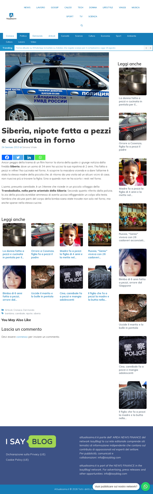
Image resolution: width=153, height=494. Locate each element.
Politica (23, 36)
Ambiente (131, 36)
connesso (22, 336)
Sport (70, 16)
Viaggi (122, 7)
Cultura (92, 36)
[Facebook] (7, 157)
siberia (37, 313)
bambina (9, 313)
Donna (93, 7)
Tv (80, 16)
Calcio (68, 7)
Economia (105, 36)
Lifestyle (108, 7)
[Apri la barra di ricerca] (82, 25)
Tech (80, 7)
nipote (29, 313)
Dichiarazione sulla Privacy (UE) (25, 454)
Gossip (55, 7)
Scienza (92, 16)
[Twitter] (18, 157)
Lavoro (40, 7)
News (27, 7)
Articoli (52, 36)
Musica (136, 7)
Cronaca (10, 36)
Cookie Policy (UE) (17, 459)
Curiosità (65, 36)
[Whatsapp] (40, 157)
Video (33, 42)
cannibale (20, 313)
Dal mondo (38, 36)
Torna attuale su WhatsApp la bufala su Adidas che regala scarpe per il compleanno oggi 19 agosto (65, 48)
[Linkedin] (29, 157)
